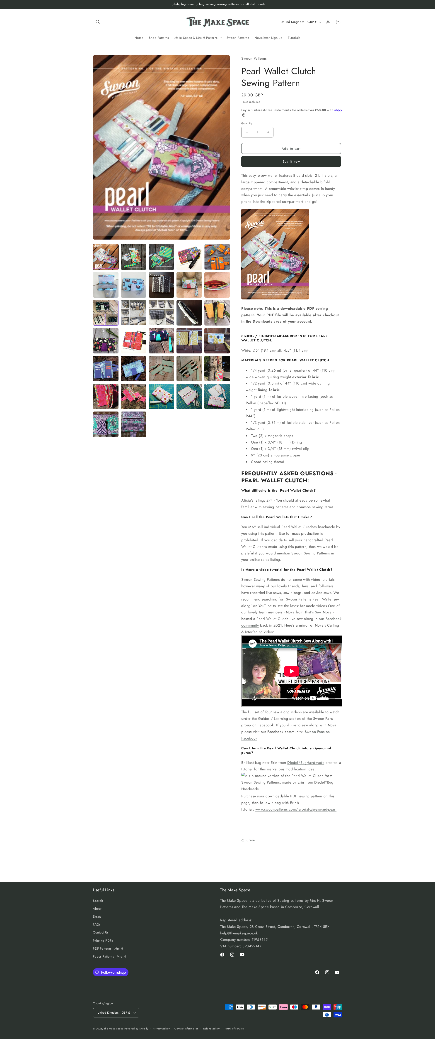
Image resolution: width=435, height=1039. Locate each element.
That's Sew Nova (318, 612)
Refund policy (211, 1028)
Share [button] (250, 840)
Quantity (246, 123)
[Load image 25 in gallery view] (217, 368)
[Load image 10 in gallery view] (217, 285)
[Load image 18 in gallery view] (161, 340)
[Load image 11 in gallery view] (105, 313)
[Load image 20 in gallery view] (217, 340)
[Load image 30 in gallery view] (217, 396)
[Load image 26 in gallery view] (105, 396)
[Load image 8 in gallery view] (161, 285)
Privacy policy (161, 1028)
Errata (97, 916)
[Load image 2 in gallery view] (133, 257)
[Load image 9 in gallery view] (189, 285)
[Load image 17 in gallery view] (133, 340)
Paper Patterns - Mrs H (109, 956)
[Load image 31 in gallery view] (105, 424)
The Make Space (113, 1028)
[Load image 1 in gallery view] (105, 257)
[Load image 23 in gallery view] (161, 368)
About (97, 908)
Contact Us (101, 932)
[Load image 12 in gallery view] (133, 313)
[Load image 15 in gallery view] (217, 313)
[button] (98, 22)
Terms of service (234, 1028)
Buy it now (291, 161)
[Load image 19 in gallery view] (189, 340)
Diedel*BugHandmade (305, 762)
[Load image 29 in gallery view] (189, 396)
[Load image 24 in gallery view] (189, 368)
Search (98, 900)
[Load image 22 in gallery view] (133, 368)
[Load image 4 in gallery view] (189, 257)
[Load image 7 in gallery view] (133, 285)
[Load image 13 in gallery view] (161, 313)
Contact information (186, 1028)
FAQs (97, 924)
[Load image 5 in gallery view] (217, 257)
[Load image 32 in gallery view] (133, 424)
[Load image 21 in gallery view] (105, 368)
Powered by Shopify (136, 1028)
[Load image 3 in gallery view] (161, 257)
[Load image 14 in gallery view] (189, 313)
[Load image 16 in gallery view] (105, 340)
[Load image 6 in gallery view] (105, 285)
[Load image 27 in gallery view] (133, 396)
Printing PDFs (103, 940)
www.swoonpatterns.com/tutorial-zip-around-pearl (295, 809)
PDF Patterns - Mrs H (108, 948)
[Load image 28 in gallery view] (161, 396)
